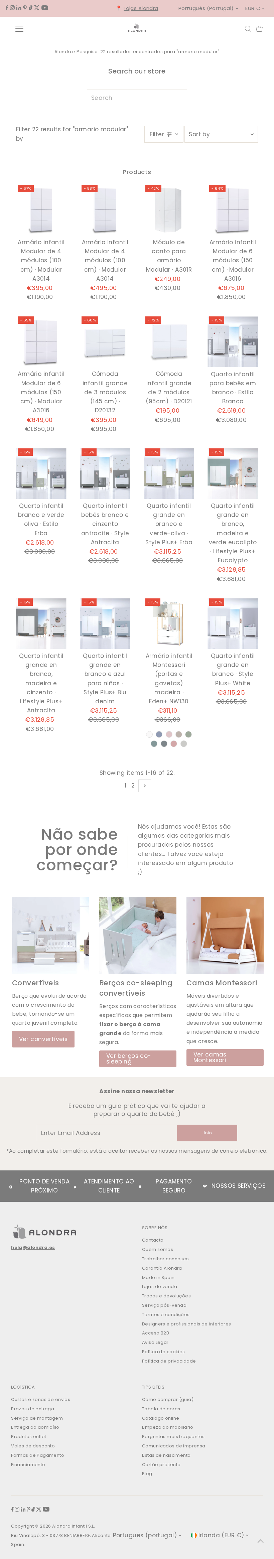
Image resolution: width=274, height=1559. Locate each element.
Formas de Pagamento (37, 1455)
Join (207, 1133)
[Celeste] (159, 734)
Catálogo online (160, 1418)
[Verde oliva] (188, 734)
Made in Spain (158, 1277)
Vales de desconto (33, 1446)
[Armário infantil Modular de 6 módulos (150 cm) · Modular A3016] (233, 210)
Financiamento (28, 1464)
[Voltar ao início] (260, 1540)
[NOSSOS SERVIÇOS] (204, 1186)
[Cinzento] (183, 743)
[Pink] (169, 734)
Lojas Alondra (141, 8)
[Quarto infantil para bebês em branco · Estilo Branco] (233, 341)
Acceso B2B (155, 1333)
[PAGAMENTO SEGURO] (140, 1186)
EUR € (252, 8)
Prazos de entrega (32, 1409)
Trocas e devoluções (166, 1296)
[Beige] (178, 734)
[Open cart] (259, 29)
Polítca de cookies (163, 1352)
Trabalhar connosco (165, 1259)
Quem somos (157, 1249)
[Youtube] (44, 8)
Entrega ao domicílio (35, 1427)
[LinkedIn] (18, 8)
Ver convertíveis (43, 1039)
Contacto (152, 1240)
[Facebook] (7, 8)
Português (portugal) (206, 8)
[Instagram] (12, 8)
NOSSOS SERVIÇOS (239, 1186)
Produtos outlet (28, 1436)
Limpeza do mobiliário (167, 1427)
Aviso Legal (155, 1342)
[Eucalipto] (154, 743)
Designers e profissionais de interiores (186, 1324)
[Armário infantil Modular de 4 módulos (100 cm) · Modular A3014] (41, 210)
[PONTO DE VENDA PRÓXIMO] (10, 1186)
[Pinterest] (25, 8)
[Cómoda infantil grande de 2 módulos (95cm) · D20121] (169, 341)
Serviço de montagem (37, 1418)
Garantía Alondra (162, 1268)
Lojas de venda (159, 1286)
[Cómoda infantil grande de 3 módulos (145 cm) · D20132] (105, 341)
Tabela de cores (161, 1409)
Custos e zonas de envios (40, 1399)
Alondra (63, 51)
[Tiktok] (30, 8)
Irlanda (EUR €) (221, 1535)
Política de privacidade (169, 1361)
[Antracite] (164, 743)
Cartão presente (161, 1464)
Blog (147, 1473)
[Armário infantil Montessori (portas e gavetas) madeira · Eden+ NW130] (169, 623)
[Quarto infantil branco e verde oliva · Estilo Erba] (41, 473)
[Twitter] (36, 8)
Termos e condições (166, 1314)
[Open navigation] (41, 28)
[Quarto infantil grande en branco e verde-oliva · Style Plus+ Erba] (169, 473)
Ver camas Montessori (210, 1057)
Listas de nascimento (166, 1455)
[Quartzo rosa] (173, 743)
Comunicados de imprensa (174, 1446)
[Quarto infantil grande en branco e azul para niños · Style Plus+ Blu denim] (105, 623)
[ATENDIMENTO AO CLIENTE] (75, 1185)
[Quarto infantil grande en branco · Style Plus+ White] (233, 623)
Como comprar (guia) (167, 1399)
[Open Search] (248, 29)
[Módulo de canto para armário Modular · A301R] (169, 210)
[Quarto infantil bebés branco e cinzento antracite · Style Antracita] (105, 473)
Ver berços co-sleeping (128, 1059)
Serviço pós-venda (164, 1305)
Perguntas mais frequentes (173, 1436)
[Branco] (149, 734)
